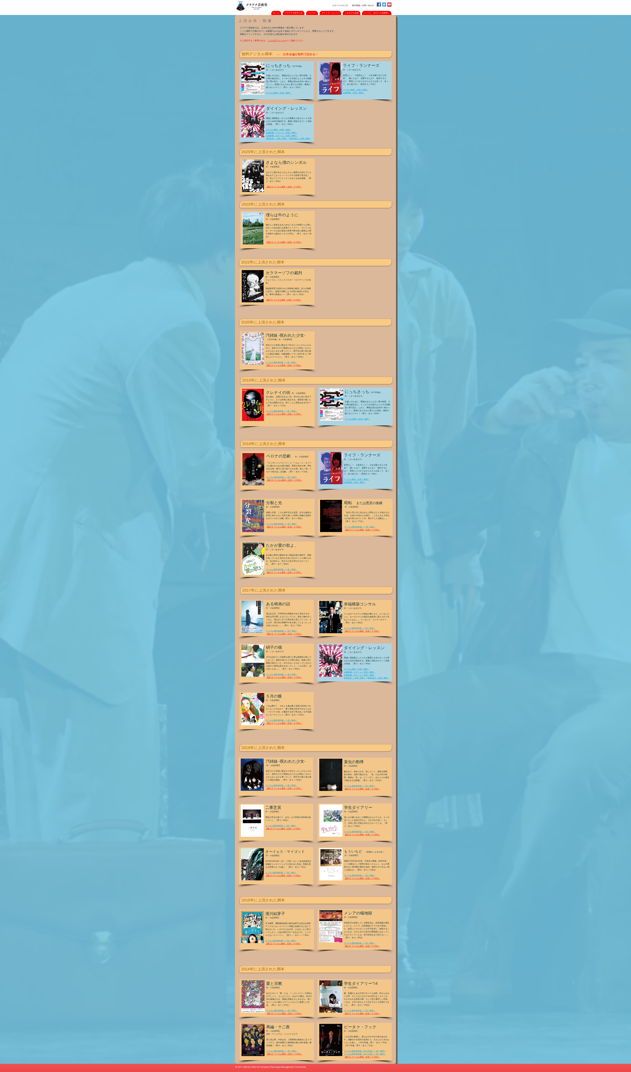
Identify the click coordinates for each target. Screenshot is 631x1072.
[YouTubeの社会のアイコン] (389, 4)
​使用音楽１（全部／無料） (277, 138)
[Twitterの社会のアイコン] (384, 4)
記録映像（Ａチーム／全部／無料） (282, 132)
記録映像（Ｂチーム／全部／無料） (282, 135)
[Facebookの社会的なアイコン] (379, 4)
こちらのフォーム (276, 40)
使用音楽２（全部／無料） (300, 138)
